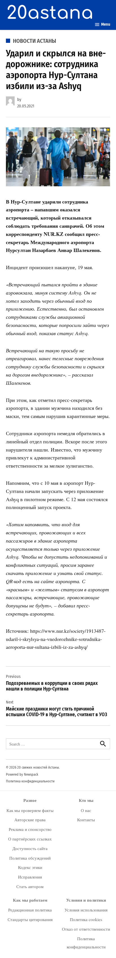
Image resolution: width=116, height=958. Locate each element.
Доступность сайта (30, 848)
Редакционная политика (30, 910)
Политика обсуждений (30, 858)
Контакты (86, 819)
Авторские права (30, 819)
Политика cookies (86, 919)
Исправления (30, 877)
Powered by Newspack (22, 774)
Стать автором (30, 886)
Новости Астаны (34, 40)
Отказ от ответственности (86, 929)
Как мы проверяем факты (29, 810)
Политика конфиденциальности (30, 781)
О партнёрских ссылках (30, 839)
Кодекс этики (30, 867)
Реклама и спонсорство (30, 829)
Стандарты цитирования (30, 919)
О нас (86, 810)
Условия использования (86, 910)
